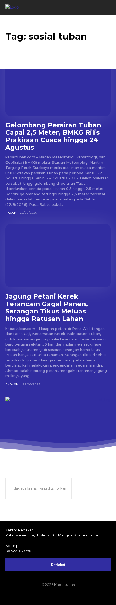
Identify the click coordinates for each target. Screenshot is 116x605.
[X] (67, 596)
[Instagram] (49, 596)
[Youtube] (76, 596)
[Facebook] (39, 596)
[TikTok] (58, 596)
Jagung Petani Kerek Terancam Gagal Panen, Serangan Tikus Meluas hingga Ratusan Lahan (46, 307)
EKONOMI (12, 384)
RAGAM (11, 212)
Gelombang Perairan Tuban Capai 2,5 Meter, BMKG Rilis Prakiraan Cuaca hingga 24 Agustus (53, 136)
